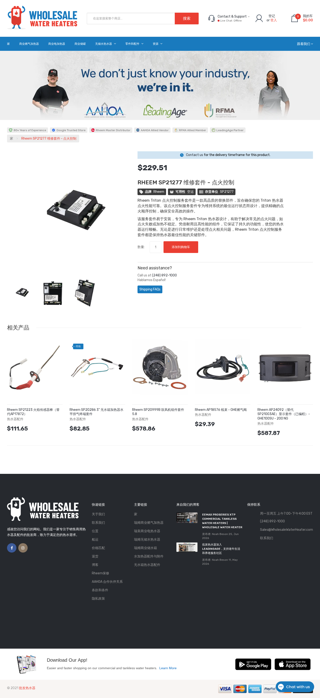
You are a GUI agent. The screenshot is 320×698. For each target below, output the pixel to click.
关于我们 (98, 514)
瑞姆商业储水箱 (145, 548)
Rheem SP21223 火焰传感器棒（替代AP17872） (33, 412)
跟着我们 (303, 44)
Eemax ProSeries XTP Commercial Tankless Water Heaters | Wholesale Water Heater (222, 521)
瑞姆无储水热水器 (147, 540)
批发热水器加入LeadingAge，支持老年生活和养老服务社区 (221, 549)
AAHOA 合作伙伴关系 (107, 582)
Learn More (168, 668)
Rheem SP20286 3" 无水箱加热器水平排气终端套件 (96, 412)
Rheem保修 (100, 573)
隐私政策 (98, 599)
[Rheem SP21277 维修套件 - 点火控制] (20, 293)
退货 (95, 556)
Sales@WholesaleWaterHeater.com (286, 530)
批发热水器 (27, 688)
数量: (141, 247)
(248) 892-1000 (164, 275)
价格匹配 (98, 548)
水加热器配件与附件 (149, 556)
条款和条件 (100, 590)
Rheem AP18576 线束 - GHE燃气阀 (221, 410)
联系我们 (98, 523)
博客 (95, 565)
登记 (271, 16)
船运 (95, 540)
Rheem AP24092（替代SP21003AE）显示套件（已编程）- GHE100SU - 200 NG (283, 414)
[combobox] (143, 18)
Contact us (194, 155)
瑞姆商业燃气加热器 (149, 523)
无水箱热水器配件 (147, 565)
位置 (95, 531)
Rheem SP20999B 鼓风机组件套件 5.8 (158, 412)
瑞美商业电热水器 (147, 531)
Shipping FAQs (149, 289)
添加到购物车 (181, 247)
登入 (273, 20)
